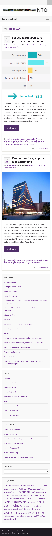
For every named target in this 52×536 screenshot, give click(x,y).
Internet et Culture (11, 141)
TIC (31, 509)
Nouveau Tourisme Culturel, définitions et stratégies (24, 343)
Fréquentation (9, 315)
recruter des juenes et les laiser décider (19, 145)
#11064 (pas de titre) (11, 415)
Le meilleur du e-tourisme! (13, 443)
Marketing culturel (11, 329)
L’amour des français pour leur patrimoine (28, 159)
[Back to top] (47, 530)
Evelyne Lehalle (11, 45)
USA (5, 519)
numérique (22, 502)
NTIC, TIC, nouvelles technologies (17, 347)
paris (40, 502)
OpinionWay (24, 141)
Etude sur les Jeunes (33, 139)
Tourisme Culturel (9, 19)
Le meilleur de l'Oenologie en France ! (18, 439)
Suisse (27, 509)
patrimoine (8, 264)
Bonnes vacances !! (11, 410)
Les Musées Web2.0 (11, 448)
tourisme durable (9, 516)
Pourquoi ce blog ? (10, 387)
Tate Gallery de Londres (22, 264)
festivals (7, 492)
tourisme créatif (23, 513)
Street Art (20, 509)
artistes (37, 485)
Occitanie (33, 502)
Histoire (7, 319)
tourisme (10, 512)
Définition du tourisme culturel (15, 397)
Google (6, 495)
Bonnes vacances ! (11, 406)
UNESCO (41, 515)
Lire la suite (11, 128)
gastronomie (41, 492)
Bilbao (45, 485)
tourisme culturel (38, 512)
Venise (9, 519)
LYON (27, 498)
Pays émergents (10, 356)
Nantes (9, 502)
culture (24, 488)
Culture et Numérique (12, 430)
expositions (39, 489)
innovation (39, 495)
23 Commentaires (41, 148)
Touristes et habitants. (26, 516)
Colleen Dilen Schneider (16, 139)
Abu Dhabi (7, 485)
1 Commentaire (42, 268)
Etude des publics (10, 296)
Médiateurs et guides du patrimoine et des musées (23, 338)
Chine (6, 489)
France (14, 492)
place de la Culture (37, 141)
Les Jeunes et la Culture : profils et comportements (28, 39)
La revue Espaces (10, 434)
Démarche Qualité (10, 291)
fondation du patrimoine (23, 262)
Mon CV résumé (10, 392)
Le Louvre (20, 499)
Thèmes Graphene (22, 533)
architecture (25, 485)
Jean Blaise (13, 499)
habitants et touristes (25, 495)
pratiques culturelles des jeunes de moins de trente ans (25, 143)
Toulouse (37, 509)
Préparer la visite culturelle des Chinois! (19, 457)
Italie (6, 498)
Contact (7, 378)
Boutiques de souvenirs (13, 287)
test (5, 401)
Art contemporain (10, 282)
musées (42, 498)
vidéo (15, 519)
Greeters (13, 495)
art (31, 485)
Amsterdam (15, 485)
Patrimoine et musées (12, 352)
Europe (32, 489)
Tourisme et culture (11, 383)
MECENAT (8, 333)
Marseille (33, 499)
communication (14, 489)
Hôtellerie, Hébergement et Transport (18, 324)
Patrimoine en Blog (11, 453)
